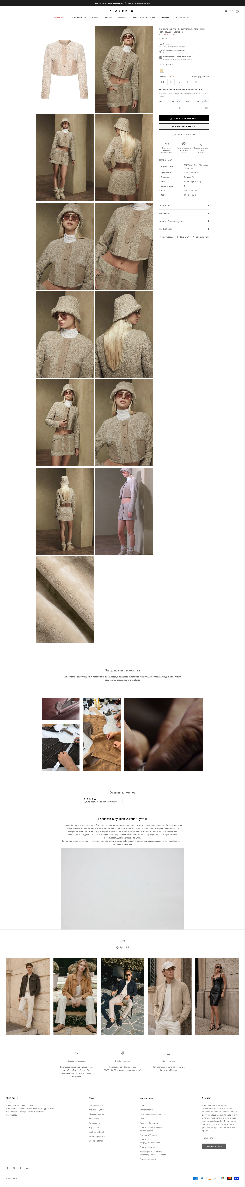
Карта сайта (94, 1127)
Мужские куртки (96, 1114)
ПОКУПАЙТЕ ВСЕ (79, 18)
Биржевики (94, 1123)
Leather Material (96, 1132)
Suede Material (96, 1141)
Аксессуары (123, 18)
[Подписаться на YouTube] (27, 1168)
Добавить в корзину (184, 118)
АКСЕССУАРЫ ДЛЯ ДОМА (144, 18)
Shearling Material (97, 1136)
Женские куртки (96, 1110)
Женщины (96, 18)
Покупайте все (96, 1105)
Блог (142, 1118)
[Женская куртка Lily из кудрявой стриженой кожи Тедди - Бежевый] (162, 70)
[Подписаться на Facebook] (7, 1168)
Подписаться (214, 1146)
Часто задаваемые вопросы (153, 1114)
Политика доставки (149, 1147)
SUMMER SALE (60, 18)
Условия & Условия (148, 1135)
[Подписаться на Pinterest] (20, 1168)
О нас (142, 1105)
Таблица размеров (200, 76)
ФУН (179, 101)
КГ (173, 101)
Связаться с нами (183, 18)
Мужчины (109, 18)
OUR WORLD (165, 18)
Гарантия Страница (149, 1123)
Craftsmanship (146, 1110)
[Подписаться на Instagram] (14, 1168)
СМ (198, 101)
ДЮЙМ (204, 101)
